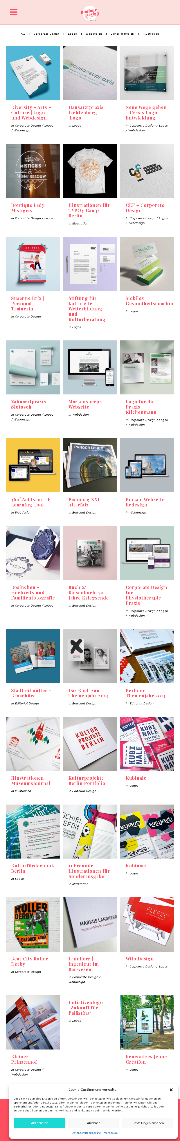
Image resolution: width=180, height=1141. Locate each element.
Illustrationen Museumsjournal (30, 780)
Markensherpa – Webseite (87, 404)
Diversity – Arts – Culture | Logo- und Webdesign (31, 112)
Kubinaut (136, 865)
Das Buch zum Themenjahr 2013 (88, 692)
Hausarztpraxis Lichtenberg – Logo (86, 112)
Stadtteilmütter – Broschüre (31, 692)
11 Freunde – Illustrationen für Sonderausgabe (89, 871)
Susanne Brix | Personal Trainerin (27, 303)
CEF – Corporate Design (145, 207)
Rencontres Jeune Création (146, 1059)
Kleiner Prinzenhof (24, 1059)
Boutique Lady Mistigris (27, 207)
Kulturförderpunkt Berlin (33, 868)
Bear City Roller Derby (29, 961)
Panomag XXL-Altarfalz (85, 502)
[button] (171, 1090)
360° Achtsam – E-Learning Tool (32, 502)
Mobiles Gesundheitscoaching (151, 300)
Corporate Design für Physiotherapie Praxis (146, 595)
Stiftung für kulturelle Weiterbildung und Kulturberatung (87, 308)
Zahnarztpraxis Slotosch (28, 404)
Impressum (110, 1132)
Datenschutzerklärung (86, 1132)
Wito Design (140, 959)
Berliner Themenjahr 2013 (146, 692)
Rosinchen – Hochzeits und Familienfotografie (33, 592)
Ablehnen (93, 1123)
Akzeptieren (39, 1123)
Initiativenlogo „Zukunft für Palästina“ (85, 1007)
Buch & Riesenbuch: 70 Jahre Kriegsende (88, 592)
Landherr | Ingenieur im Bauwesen (83, 964)
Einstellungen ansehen (147, 1123)
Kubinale (136, 778)
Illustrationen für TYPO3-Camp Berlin (89, 210)
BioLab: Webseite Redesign (145, 502)
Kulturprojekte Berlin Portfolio (86, 780)
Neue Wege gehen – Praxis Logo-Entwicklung (146, 112)
